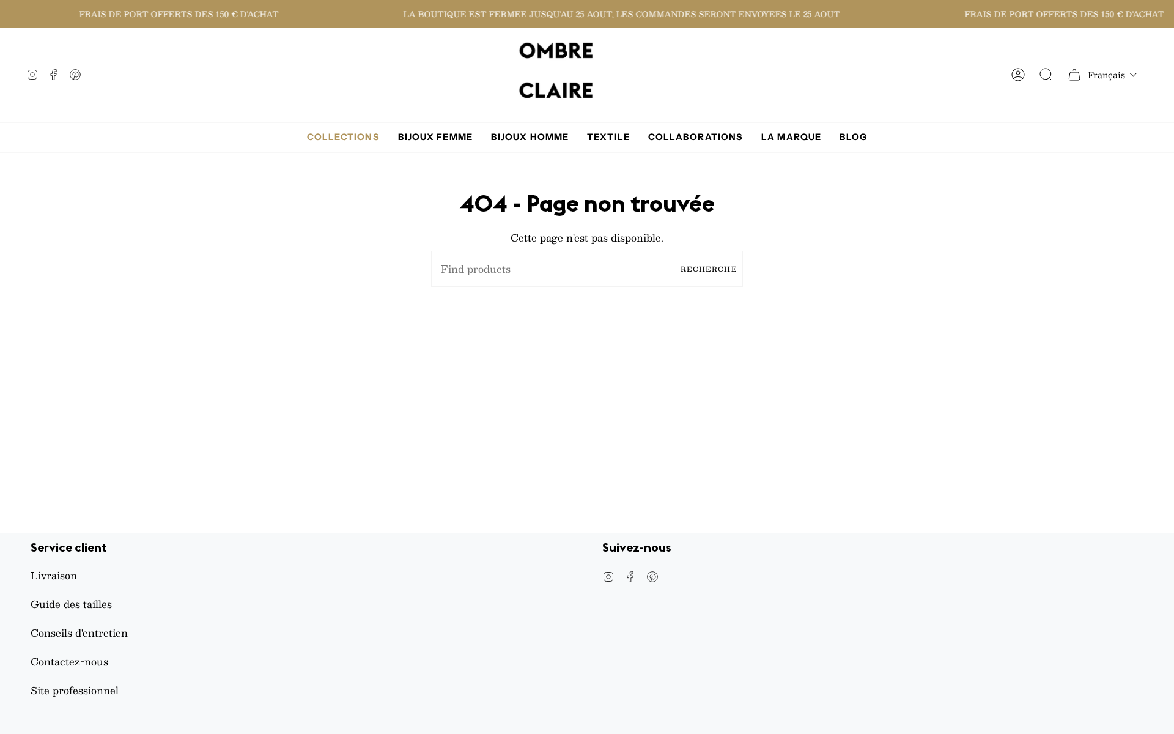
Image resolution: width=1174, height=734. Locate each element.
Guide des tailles (71, 604)
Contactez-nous (69, 661)
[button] (1112, 74)
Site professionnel (75, 690)
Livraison (54, 575)
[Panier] (1074, 75)
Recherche (709, 269)
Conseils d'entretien (79, 633)
